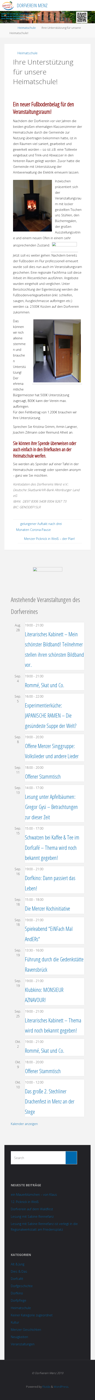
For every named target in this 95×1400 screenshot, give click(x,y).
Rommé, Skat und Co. (44, 685)
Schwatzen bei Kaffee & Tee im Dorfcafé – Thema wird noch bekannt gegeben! (52, 847)
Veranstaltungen (22, 1344)
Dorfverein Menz (32, 5)
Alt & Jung (17, 1264)
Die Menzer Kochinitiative (47, 908)
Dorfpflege (18, 1300)
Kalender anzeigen (24, 1124)
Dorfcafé (17, 1279)
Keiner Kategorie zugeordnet (32, 1315)
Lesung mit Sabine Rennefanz (32, 1216)
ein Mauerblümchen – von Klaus (34, 1194)
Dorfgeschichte (22, 1286)
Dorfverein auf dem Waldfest (32, 1209)
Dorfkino (17, 1293)
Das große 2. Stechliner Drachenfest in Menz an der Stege (49, 1101)
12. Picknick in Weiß (25, 1202)
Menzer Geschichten (26, 1330)
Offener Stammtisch (43, 776)
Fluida (46, 1387)
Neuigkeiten (19, 1337)
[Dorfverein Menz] (8, 5)
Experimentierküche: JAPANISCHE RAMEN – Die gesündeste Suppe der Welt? (50, 715)
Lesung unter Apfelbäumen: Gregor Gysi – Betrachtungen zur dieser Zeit (51, 807)
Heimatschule (27, 28)
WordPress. (61, 1387)
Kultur (15, 1322)
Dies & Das (19, 1271)
